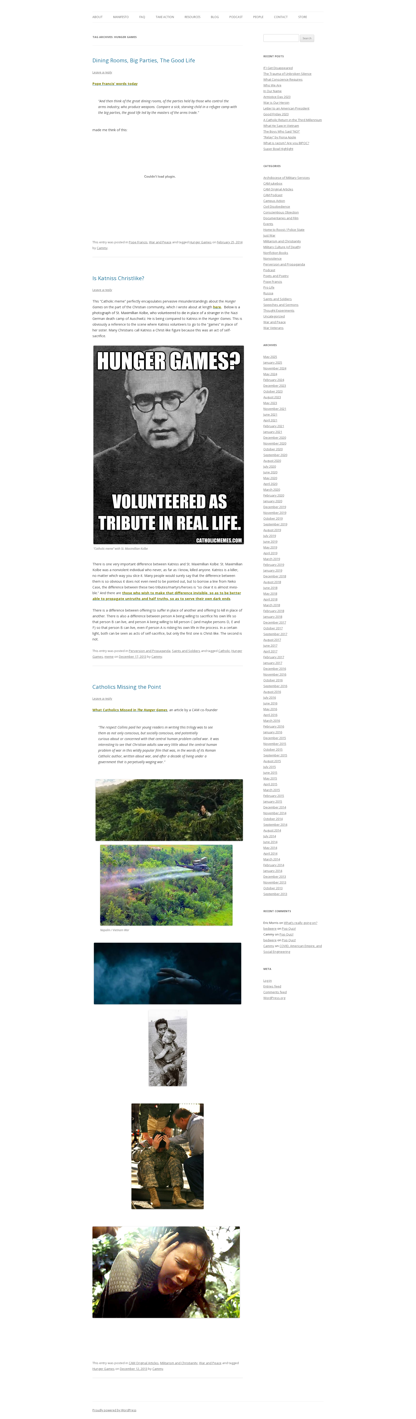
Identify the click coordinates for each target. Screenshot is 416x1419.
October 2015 (273, 749)
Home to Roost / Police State (284, 229)
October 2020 (273, 449)
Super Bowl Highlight (278, 149)
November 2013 (274, 882)
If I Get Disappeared (278, 68)
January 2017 (272, 663)
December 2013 (274, 876)
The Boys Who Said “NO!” (281, 131)
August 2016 (272, 692)
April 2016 (270, 715)
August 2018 (272, 582)
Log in (267, 980)
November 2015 (274, 744)
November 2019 (274, 512)
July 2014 (269, 836)
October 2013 (273, 888)
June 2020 (270, 472)
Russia (268, 293)
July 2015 (269, 767)
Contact (281, 17)
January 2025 (272, 362)
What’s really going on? (300, 923)
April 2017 (270, 651)
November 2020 (274, 443)
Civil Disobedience (276, 206)
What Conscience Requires (283, 79)
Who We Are (272, 85)
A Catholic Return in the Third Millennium (292, 120)
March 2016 (271, 720)
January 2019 (272, 570)
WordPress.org (274, 998)
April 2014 (270, 853)
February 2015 (273, 795)
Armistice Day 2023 (277, 97)
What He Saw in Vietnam (281, 125)
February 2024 (273, 380)
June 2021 (270, 414)
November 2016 (274, 674)
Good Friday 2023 (276, 114)
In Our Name (272, 91)
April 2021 (270, 420)
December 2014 (274, 807)
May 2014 (270, 847)
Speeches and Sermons (281, 305)
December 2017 (274, 622)
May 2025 (270, 357)
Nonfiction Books (275, 253)
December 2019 (274, 507)
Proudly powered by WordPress (114, 1410)
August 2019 (272, 530)
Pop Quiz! (289, 928)
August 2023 (272, 397)
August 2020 (272, 460)
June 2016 (270, 703)
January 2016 (272, 732)
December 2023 (274, 385)
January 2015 (272, 801)
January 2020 (272, 501)
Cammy (102, 248)
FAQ (142, 17)
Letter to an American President (286, 108)
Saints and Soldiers (186, 651)
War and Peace (160, 242)
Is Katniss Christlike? (118, 278)
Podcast (236, 17)
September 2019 (275, 524)
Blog (215, 17)
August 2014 (272, 830)
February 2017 (273, 657)
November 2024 (274, 368)
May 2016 (270, 709)
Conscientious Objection (281, 212)
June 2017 (270, 645)
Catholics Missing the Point (126, 686)
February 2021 (273, 426)
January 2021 (272, 432)
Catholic (224, 651)
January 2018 (272, 616)
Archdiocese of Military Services (286, 177)
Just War (269, 235)
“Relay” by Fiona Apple (279, 137)
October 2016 (273, 680)
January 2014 (272, 871)
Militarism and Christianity (179, 1363)
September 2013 (275, 894)
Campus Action (274, 201)
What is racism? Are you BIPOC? (286, 143)
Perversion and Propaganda (149, 651)
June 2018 (270, 588)
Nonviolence (272, 258)
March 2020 (271, 489)
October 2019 (273, 518)
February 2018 (273, 611)
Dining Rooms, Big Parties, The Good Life (143, 60)
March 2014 (271, 859)
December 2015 (274, 738)
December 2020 (274, 437)
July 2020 (269, 466)
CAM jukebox (272, 183)
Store (302, 17)
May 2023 (270, 403)
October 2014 (273, 819)
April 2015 (270, 784)
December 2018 (274, 576)
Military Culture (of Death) (281, 247)
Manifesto (121, 17)
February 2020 (273, 495)
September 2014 (275, 824)
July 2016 (269, 697)
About (97, 17)
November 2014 (274, 813)
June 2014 (270, 842)
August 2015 (272, 761)
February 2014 (273, 865)
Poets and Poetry (276, 276)
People (258, 17)
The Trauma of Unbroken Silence (287, 73)
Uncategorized (274, 316)
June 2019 (270, 541)
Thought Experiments (278, 310)
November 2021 (274, 408)
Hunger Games (200, 242)
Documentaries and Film (281, 218)
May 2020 (270, 478)
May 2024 (270, 374)
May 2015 (270, 778)
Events (268, 224)
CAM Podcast (272, 195)
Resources (192, 17)
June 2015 (270, 772)
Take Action (165, 17)
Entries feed (272, 986)
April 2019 (270, 553)
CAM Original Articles (144, 1363)
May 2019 (270, 547)
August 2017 (272, 640)
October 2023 (273, 391)
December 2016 (274, 668)
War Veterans (273, 328)
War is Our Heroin (276, 102)
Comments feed (275, 992)
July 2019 (269, 536)
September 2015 (275, 755)
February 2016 (273, 726)
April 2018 (270, 599)
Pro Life (268, 287)
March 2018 (271, 605)
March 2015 (271, 790)
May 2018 (270, 593)
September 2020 (275, 455)
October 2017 (273, 628)
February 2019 (273, 564)
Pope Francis (138, 242)
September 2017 (275, 634)
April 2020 (270, 484)
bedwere (270, 928)
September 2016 (275, 686)
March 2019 (271, 559)
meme (109, 656)
